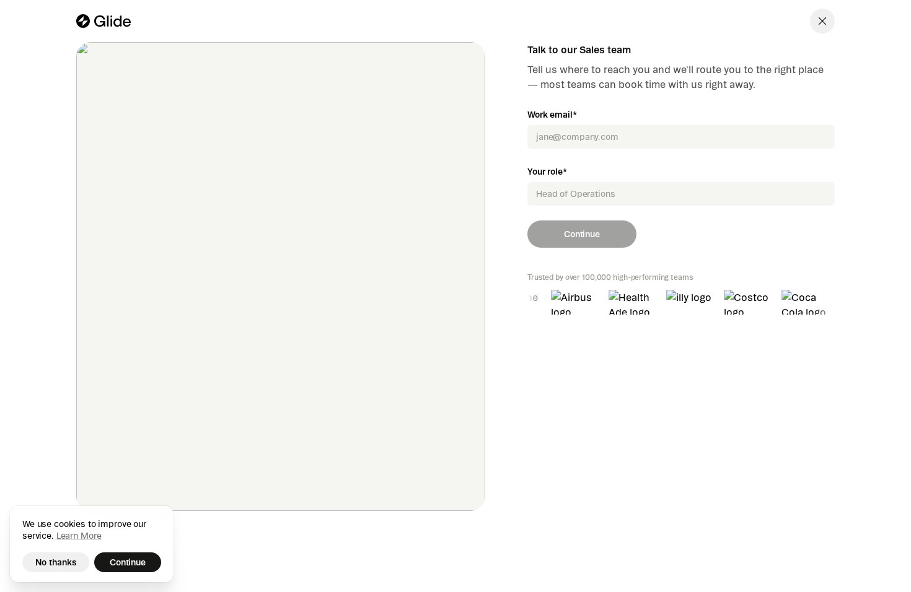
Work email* (551, 115)
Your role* (547, 171)
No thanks (56, 562)
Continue (582, 234)
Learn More (79, 536)
